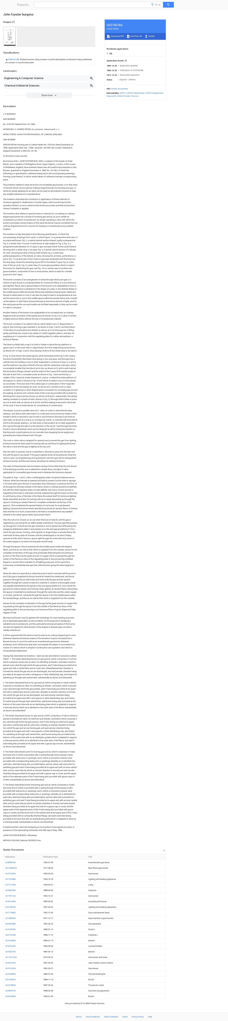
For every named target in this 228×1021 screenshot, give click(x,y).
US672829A (10, 907)
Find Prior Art (136, 36)
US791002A (10, 873)
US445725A (10, 963)
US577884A (10, 985)
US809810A (10, 862)
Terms (125, 1017)
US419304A (10, 929)
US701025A (10, 968)
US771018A (10, 885)
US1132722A (11, 957)
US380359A (10, 890)
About (79, 1017)
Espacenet (111, 96)
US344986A (10, 974)
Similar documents (119, 89)
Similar (151, 36)
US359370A (10, 951)
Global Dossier (123, 96)
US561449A (10, 901)
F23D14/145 (13, 59)
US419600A (10, 940)
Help (150, 1017)
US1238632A (11, 868)
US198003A (10, 918)
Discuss (135, 96)
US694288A (10, 924)
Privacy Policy (138, 1017)
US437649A (10, 946)
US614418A (10, 935)
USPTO (123, 93)
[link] (49, 61)
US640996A (10, 996)
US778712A (10, 896)
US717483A (10, 912)
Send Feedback (93, 1017)
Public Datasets (111, 1017)
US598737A (10, 991)
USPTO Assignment (154, 93)
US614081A (10, 979)
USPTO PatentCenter (136, 93)
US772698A (10, 879)
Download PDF (117, 36)
